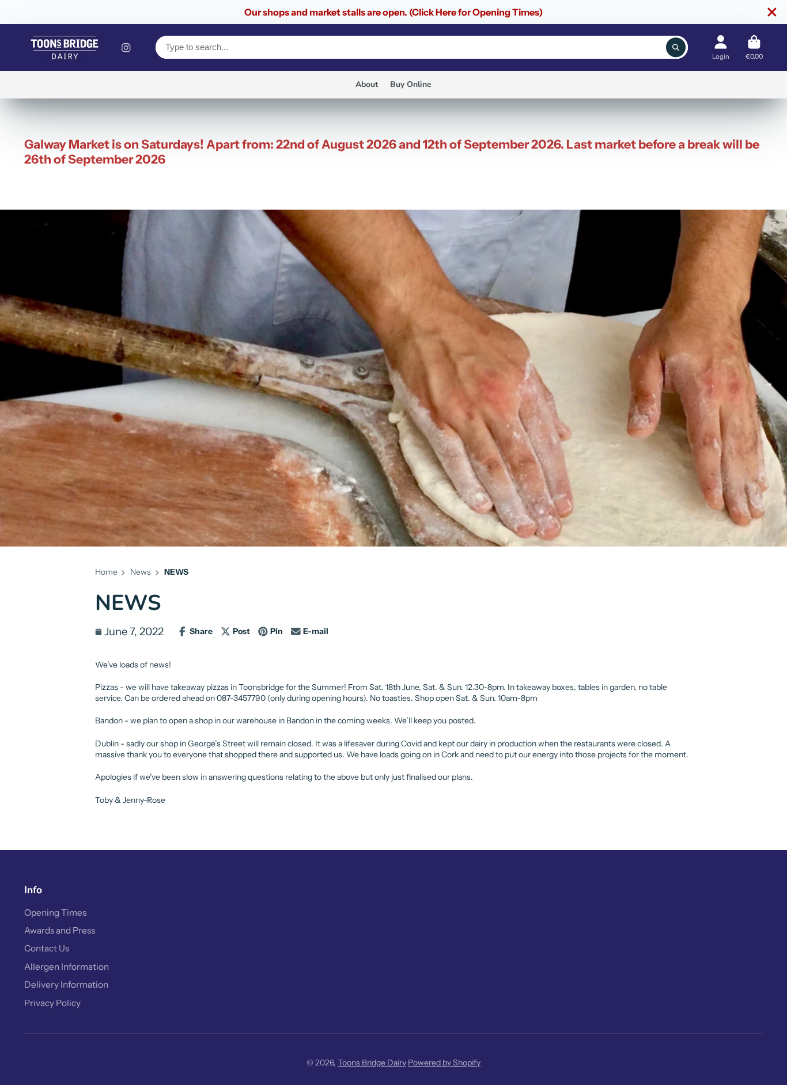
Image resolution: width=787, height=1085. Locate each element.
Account (720, 47)
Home (106, 572)
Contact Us (46, 948)
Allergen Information (66, 966)
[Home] (64, 47)
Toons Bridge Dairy (372, 1062)
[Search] (676, 47)
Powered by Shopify (444, 1062)
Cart (754, 47)
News (140, 572)
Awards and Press (59, 930)
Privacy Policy (52, 1002)
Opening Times (55, 912)
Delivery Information (66, 984)
